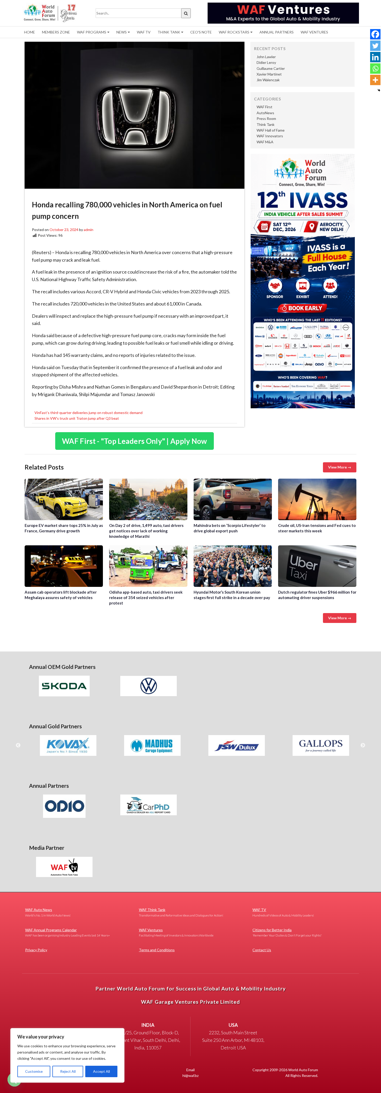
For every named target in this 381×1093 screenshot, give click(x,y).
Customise (34, 1071)
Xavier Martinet (269, 74)
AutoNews (265, 113)
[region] (67, 1055)
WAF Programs (91, 32)
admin (88, 229)
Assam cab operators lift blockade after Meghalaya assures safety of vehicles (64, 566)
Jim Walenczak (268, 80)
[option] (64, 686)
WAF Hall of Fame (271, 130)
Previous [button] (18, 745)
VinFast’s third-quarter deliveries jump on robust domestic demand (88, 412)
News (121, 32)
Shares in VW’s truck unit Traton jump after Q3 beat (76, 418)
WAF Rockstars (234, 32)
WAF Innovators (270, 136)
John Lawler (266, 57)
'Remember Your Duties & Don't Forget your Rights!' (287, 932)
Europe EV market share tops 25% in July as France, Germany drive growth (64, 499)
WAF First (264, 107)
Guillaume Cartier (271, 68)
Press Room (266, 118)
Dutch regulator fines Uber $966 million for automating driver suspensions (317, 566)
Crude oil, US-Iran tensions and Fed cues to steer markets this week (317, 499)
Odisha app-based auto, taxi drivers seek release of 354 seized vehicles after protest (148, 566)
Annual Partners (276, 32)
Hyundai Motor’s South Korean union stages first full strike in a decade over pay (233, 566)
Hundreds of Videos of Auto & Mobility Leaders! (283, 912)
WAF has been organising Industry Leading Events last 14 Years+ (67, 932)
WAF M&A (265, 142)
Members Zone (56, 32)
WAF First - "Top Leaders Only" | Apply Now (134, 441)
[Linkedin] (375, 57)
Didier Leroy (266, 62)
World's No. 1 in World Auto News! (47, 912)
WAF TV (144, 32)
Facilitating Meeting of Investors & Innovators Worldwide (176, 932)
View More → (339, 467)
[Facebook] (375, 34)
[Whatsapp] (375, 68)
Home (29, 32)
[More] (375, 80)
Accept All (101, 1071)
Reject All (68, 1071)
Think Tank (169, 32)
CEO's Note (201, 32)
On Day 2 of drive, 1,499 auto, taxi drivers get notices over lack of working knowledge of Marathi (148, 499)
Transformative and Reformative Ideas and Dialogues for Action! (181, 912)
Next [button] (362, 745)
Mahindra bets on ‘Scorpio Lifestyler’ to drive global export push (233, 499)
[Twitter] (375, 45)
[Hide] (379, 90)
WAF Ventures (314, 32)
